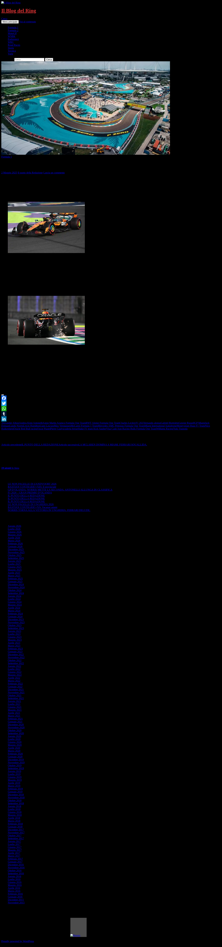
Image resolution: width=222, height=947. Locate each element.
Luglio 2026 (14, 529)
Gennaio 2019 (15, 791)
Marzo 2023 (14, 645)
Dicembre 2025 (16, 549)
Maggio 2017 (15, 850)
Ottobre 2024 (14, 590)
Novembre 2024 (16, 587)
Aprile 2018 (14, 818)
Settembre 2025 (16, 558)
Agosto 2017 (14, 841)
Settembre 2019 (16, 768)
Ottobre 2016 (14, 870)
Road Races (14, 45)
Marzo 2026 (14, 540)
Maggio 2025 (15, 569)
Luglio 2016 (14, 879)
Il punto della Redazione (30, 172)
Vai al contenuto (27, 21)
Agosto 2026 (14, 526)
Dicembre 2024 (16, 584)
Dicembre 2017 (16, 829)
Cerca (4, 18)
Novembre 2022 (16, 657)
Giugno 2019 (14, 777)
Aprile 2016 (14, 888)
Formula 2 (13, 30)
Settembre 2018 (16, 803)
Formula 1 (13, 27)
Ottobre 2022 (14, 660)
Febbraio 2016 (15, 894)
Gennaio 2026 (15, 546)
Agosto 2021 (14, 701)
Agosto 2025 (14, 561)
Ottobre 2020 (14, 730)
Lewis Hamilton (31, 425)
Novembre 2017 (16, 832)
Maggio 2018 (15, 815)
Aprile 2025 (14, 572)
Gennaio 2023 (15, 651)
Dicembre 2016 (16, 864)
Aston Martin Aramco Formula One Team (64, 423)
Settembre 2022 (16, 663)
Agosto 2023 (14, 631)
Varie (10, 53)
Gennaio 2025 (15, 581)
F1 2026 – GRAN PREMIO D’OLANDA (30, 492)
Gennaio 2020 (15, 756)
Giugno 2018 (14, 812)
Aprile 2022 (14, 677)
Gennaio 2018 (15, 826)
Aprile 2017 (14, 853)
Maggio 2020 (15, 745)
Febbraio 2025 (15, 578)
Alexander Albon (10, 423)
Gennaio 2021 (15, 721)
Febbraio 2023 (15, 648)
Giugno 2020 (14, 742)
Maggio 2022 (15, 675)
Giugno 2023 (14, 637)
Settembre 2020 (16, 733)
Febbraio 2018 (15, 823)
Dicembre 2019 (16, 759)
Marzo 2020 (14, 750)
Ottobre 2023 (14, 625)
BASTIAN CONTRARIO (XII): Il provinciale (32, 486)
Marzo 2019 (14, 785)
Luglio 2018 (14, 809)
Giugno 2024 (14, 602)
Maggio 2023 (15, 640)
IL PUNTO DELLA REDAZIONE (30, 444)
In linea (10, 468)
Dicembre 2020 (16, 724)
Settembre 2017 (16, 838)
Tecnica (12, 50)
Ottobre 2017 (14, 835)
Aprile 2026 (14, 537)
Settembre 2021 (16, 698)
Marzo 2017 (14, 856)
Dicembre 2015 (16, 899)
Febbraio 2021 (15, 718)
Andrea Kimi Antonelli (31, 423)
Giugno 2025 (14, 567)
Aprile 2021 (14, 713)
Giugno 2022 (14, 672)
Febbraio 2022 (15, 683)
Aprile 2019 (14, 783)
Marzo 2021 (14, 715)
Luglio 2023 (14, 634)
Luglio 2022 (14, 669)
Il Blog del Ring (18, 10)
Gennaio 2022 (15, 686)
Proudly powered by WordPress (17, 941)
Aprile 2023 (14, 642)
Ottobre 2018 (14, 800)
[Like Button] (2, 394)
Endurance (13, 39)
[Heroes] (78, 927)
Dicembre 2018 (16, 794)
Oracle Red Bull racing (25, 428)
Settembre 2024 (16, 593)
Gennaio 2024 (15, 616)
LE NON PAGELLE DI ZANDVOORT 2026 (32, 484)
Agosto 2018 (14, 806)
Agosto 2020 (14, 736)
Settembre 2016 (16, 873)
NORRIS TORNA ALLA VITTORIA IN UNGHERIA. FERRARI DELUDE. (49, 510)
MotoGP (12, 33)
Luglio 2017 (14, 844)
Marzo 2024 (14, 610)
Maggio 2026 (15, 534)
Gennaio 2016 (15, 896)
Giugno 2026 (14, 532)
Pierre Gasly (56, 428)
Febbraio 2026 (15, 543)
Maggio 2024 (15, 604)
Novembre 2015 (16, 902)
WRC (11, 42)
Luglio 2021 (14, 704)
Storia (11, 48)
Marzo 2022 (14, 680)
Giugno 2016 (14, 882)
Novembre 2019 (16, 762)
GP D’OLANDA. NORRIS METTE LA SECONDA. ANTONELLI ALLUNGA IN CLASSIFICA (60, 489)
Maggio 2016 (15, 885)
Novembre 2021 (16, 692)
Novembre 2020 (16, 727)
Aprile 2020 (14, 748)
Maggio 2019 (15, 780)
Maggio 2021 (15, 710)
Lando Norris (16, 425)
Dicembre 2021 (16, 689)
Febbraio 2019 (15, 788)
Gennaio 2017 (15, 861)
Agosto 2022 (14, 666)
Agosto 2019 (14, 771)
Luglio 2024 (14, 599)
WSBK (11, 36)
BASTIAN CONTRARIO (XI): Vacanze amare (32, 507)
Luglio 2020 (14, 739)
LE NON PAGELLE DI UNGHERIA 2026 (31, 504)
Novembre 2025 (16, 552)
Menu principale (10, 22)
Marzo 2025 (14, 575)
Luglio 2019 (14, 774)
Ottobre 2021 (14, 695)
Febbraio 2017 (15, 858)
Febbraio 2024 (15, 613)
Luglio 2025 (14, 564)
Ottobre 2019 (14, 765)
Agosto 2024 (14, 596)
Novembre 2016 (16, 867)
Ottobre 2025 (14, 555)
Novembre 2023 (16, 622)
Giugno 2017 (14, 847)
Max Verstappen (62, 425)
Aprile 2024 (14, 607)
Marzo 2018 (14, 821)
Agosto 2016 (14, 876)
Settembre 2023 (16, 628)
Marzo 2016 (14, 891)
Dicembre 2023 (16, 619)
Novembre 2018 (16, 797)
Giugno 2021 (14, 707)
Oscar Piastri (43, 428)
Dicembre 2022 (16, 654)
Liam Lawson (47, 425)
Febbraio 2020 (15, 753)
